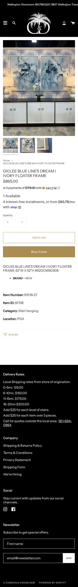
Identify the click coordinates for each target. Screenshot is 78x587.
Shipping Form (14, 467)
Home (6, 160)
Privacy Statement (17, 460)
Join (68, 558)
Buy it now (39, 252)
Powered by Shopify (52, 582)
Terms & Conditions (17, 453)
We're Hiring (12, 474)
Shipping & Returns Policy (22, 445)
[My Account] (64, 23)
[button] (32, 188)
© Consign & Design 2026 (19, 582)
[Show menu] (5, 23)
